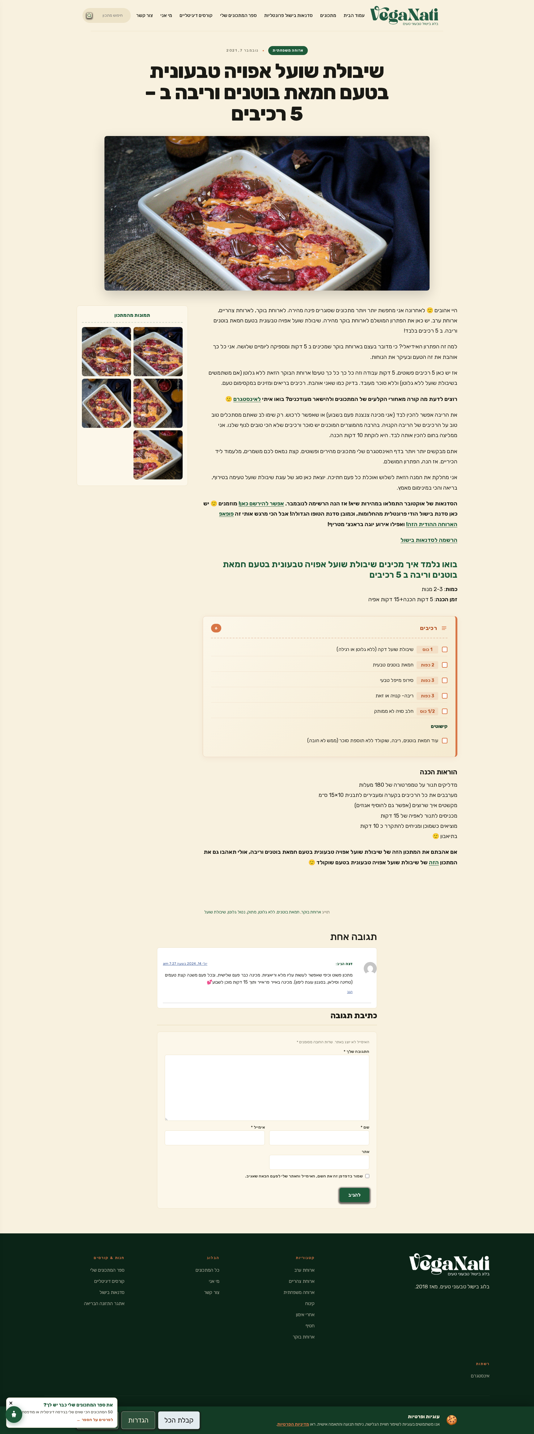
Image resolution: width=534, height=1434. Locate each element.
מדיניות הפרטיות (293, 1424)
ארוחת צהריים (302, 1281)
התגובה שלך (356, 1051)
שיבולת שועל (215, 912)
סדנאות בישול (112, 1292)
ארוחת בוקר (311, 912)
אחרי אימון (305, 1314)
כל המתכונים (207, 1270)
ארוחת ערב (304, 1270)
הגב (350, 992)
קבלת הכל (178, 1420)
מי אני (166, 15)
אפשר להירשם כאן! (261, 503)
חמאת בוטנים (288, 912)
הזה (434, 862)
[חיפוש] (89, 15)
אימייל (258, 1127)
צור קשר (144, 15)
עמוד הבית (354, 15)
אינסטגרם (480, 1376)
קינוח (310, 1303)
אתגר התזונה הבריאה (104, 1303)
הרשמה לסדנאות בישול (428, 540)
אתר (365, 1152)
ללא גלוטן (266, 912)
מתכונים (328, 15)
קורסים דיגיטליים (196, 15)
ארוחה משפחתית (288, 50)
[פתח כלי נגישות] (14, 1414)
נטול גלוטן (236, 912)
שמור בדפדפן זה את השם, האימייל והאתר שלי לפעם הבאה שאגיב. (304, 1176)
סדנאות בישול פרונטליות (288, 15)
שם (365, 1127)
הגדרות (138, 1420)
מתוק (251, 912)
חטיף (310, 1326)
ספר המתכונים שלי (238, 15)
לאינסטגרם (247, 399)
